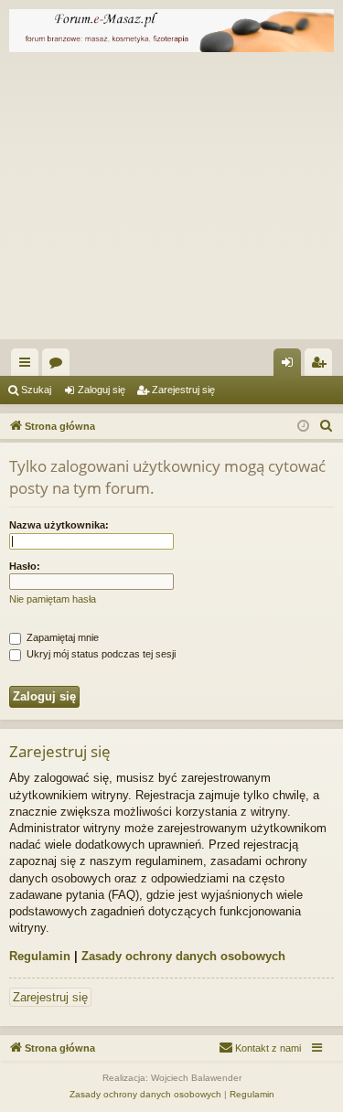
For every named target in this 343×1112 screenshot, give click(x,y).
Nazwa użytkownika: (59, 524)
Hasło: (24, 566)
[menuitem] (326, 426)
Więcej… (28, 366)
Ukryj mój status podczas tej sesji (100, 653)
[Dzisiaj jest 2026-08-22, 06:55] (303, 426)
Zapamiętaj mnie (61, 637)
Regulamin (39, 956)
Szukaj (36, 389)
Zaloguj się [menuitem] (291, 366)
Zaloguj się (101, 389)
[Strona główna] (171, 30)
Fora (59, 366)
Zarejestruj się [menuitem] (322, 366)
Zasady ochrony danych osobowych (183, 956)
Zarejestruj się (183, 389)
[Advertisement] (171, 200)
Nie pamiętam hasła (52, 598)
